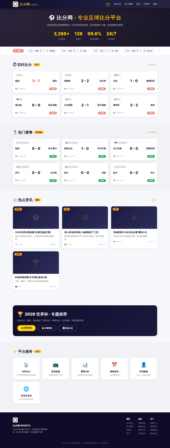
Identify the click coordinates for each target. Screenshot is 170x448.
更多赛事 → (152, 132)
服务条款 (153, 433)
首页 (108, 4)
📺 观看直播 (26, 328)
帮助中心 (153, 423)
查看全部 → (152, 65)
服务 (155, 4)
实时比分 (117, 4)
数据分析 (141, 426)
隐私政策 (153, 430)
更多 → (154, 200)
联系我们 (153, 426)
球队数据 (141, 433)
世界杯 (147, 4)
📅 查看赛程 (47, 328)
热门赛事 (129, 4)
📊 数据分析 (68, 328)
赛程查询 (141, 430)
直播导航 (141, 423)
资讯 (138, 4)
